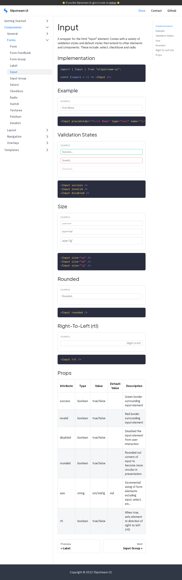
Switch (14, 104)
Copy (139, 69)
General (12, 33)
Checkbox (16, 91)
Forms (11, 40)
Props (159, 55)
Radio (14, 97)
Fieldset (15, 116)
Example (160, 30)
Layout (11, 130)
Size (158, 40)
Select (14, 85)
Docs (142, 10)
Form (13, 46)
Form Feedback (20, 53)
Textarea (16, 110)
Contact (156, 10)
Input (13, 72)
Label (13, 65)
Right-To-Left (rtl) (165, 50)
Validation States (165, 35)
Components (13, 27)
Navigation (14, 136)
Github (112, 2)
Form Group (18, 59)
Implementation (164, 26)
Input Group (18, 78)
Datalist (15, 123)
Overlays (13, 143)
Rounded (160, 45)
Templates (11, 150)
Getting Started (15, 21)
